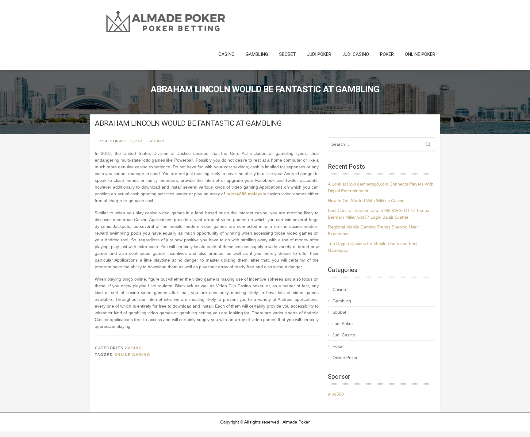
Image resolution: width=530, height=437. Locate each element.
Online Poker (420, 54)
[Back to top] (517, 424)
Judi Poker (319, 54)
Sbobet (287, 54)
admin (158, 141)
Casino (226, 54)
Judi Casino (355, 54)
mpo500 (336, 394)
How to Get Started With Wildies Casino (366, 200)
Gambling (257, 54)
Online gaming (132, 355)
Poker (387, 54)
